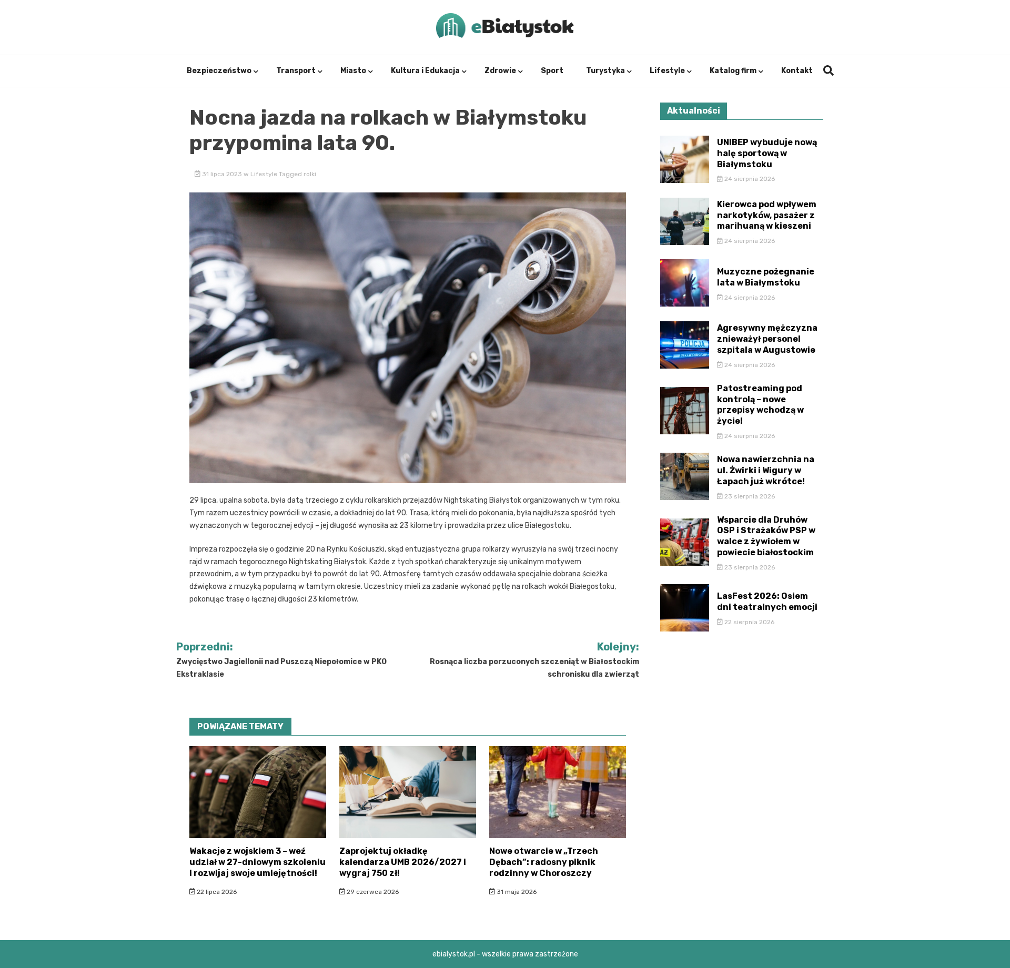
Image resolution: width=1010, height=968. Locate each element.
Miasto (353, 70)
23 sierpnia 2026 (749, 496)
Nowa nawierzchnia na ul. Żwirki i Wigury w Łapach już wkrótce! (765, 470)
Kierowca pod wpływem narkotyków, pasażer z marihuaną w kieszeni (766, 215)
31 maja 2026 (516, 891)
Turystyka (605, 70)
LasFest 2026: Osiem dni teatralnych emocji (767, 601)
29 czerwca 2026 (372, 891)
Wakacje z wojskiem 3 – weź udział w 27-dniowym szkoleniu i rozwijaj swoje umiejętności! (257, 862)
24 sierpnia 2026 (749, 178)
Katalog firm (733, 70)
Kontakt (797, 70)
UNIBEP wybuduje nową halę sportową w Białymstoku (767, 153)
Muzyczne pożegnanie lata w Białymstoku (765, 277)
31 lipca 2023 (222, 174)
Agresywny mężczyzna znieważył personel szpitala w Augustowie (767, 339)
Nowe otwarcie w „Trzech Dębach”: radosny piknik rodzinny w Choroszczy (543, 862)
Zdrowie (500, 70)
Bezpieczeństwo (219, 70)
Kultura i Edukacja (425, 70)
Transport (296, 70)
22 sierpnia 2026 (748, 622)
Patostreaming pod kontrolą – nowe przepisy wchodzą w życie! (760, 404)
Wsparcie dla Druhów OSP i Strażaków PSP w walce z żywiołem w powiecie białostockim (766, 536)
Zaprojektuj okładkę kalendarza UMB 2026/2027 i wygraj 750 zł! (402, 862)
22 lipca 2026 (216, 891)
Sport (552, 70)
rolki (310, 174)
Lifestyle (667, 70)
